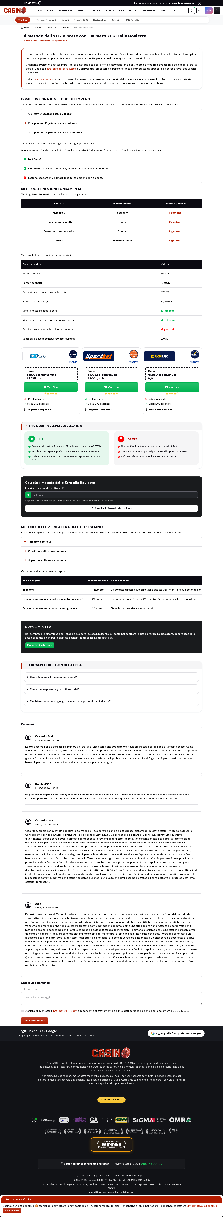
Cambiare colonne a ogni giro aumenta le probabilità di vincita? (70, 701)
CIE (173, 10)
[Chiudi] (199, 3)
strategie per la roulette (61, 68)
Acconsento (12, 1210)
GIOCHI (133, 10)
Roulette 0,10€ (81, 20)
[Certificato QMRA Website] (180, 1120)
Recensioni (149, 10)
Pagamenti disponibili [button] (40, 409)
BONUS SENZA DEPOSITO (73, 10)
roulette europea (42, 79)
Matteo (34, 41)
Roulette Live (99, 20)
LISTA (39, 10)
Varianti (65, 20)
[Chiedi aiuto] (217, 10)
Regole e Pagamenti (46, 20)
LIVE (121, 10)
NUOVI (50, 10)
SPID (164, 10)
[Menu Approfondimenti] (199, 10)
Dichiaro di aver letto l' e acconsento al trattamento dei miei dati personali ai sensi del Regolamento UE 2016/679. (107, 1011)
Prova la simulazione (39, 645)
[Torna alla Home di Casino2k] (15, 10)
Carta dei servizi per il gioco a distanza (86, 1163)
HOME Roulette (131, 20)
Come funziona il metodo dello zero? (53, 677)
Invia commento (34, 1020)
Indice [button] (24, 20)
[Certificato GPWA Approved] (122, 1120)
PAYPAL (97, 10)
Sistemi (115, 20)
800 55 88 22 (152, 1163)
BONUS (110, 10)
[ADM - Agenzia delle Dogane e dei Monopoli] (48, 1120)
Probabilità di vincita (99, 1192)
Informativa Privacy (65, 1011)
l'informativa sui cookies (202, 1206)
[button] (191, 10)
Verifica (52, 387)
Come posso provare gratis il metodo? (54, 689)
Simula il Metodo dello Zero (113, 508)
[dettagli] (38, 356)
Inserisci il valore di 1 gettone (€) (44, 488)
